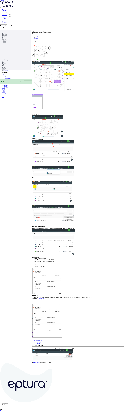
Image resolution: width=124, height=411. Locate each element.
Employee (3, 31)
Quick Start (3, 30)
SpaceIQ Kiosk (3, 92)
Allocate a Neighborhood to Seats (40, 298)
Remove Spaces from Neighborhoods (37, 342)
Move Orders (3, 36)
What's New (3, 65)
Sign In (1, 410)
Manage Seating (3, 89)
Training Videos (3, 67)
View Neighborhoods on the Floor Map (38, 35)
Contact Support (3, 69)
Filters (35, 37)
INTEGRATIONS (3, 9)
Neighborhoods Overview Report (36, 362)
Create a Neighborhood (36, 38)
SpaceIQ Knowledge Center (4, 20)
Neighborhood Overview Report (37, 39)
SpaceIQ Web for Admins (4, 93)
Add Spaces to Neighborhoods (37, 341)
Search (2, 14)
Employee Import (3, 90)
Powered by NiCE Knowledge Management (6, 78)
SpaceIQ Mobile (3, 91)
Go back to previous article (4, 15)
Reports (3, 62)
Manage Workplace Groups (4, 86)
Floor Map (3, 37)
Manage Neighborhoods (4, 22)
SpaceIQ (4, 75)
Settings (3, 61)
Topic (3, 74)
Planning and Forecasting (4, 35)
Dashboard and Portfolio (4, 34)
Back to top (31, 29)
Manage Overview (4, 39)
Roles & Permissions (4, 33)
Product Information (4, 68)
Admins (2, 21)
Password (10, 16)
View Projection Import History (6, 60)
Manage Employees (4, 40)
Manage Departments (5, 58)
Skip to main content (2, 0)
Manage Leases (4, 41)
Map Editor (3, 38)
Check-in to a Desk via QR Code (5, 87)
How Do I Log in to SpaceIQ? (5, 85)
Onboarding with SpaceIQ (4, 63)
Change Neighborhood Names (37, 343)
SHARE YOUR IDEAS (4, 10)
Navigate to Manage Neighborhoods (37, 36)
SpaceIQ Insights (3, 66)
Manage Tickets (4, 42)
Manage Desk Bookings (5, 59)
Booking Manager (3, 88)
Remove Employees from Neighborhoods (38, 340)
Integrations (3, 64)
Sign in (3, 17)
